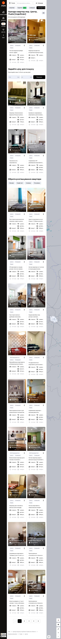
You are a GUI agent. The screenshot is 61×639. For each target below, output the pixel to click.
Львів (11, 47)
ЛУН (9, 631)
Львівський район (12, 634)
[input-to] (27, 77)
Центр (11, 45)
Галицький (17, 45)
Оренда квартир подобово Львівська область (24, 631)
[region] (54, 319)
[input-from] (14, 77)
